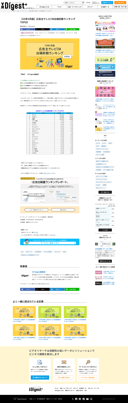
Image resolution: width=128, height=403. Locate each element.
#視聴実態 (98, 152)
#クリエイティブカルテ (101, 179)
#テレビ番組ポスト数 (108, 170)
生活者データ (105, 7)
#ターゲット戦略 (100, 154)
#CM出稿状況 (51, 32)
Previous (96, 244)
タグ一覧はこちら (105, 192)
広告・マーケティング (74, 7)
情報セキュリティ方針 (52, 399)
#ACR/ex (98, 185)
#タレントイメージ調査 (101, 176)
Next (114, 244)
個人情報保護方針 (41, 399)
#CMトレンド (42, 32)
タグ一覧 (123, 7)
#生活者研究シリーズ (101, 164)
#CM (36, 32)
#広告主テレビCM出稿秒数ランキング (30, 35)
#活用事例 (98, 170)
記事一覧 (117, 7)
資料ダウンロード (108, 2)
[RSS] (88, 2)
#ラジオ (98, 143)
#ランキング (69, 32)
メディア (90, 7)
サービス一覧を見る (88, 377)
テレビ (59, 7)
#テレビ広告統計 (60, 32)
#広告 (75, 32)
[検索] (83, 2)
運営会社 (60, 399)
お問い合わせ (121, 2)
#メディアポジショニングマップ (103, 182)
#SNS (97, 146)
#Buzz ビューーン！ (101, 188)
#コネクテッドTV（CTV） (102, 149)
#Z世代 (110, 143)
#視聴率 (104, 185)
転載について (33, 399)
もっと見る (105, 230)
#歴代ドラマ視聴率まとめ (102, 161)
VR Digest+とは (44, 7)
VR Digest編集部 (38, 272)
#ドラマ (104, 143)
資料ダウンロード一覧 (105, 261)
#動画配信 (103, 146)
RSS (86, 390)
